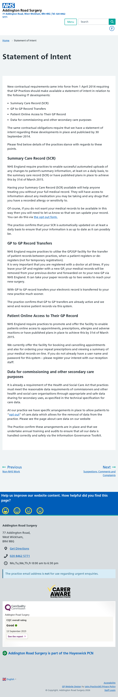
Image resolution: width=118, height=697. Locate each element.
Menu (70, 21)
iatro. (87, 686)
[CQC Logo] (15, 610)
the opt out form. (46, 217)
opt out (14, 414)
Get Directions (19, 548)
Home (5, 40)
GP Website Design (71, 686)
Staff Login (110, 690)
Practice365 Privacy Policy (103, 686)
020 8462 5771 (20, 556)
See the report (15, 636)
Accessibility (110, 682)
